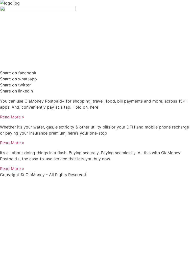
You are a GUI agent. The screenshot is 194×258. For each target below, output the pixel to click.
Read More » (12, 116)
